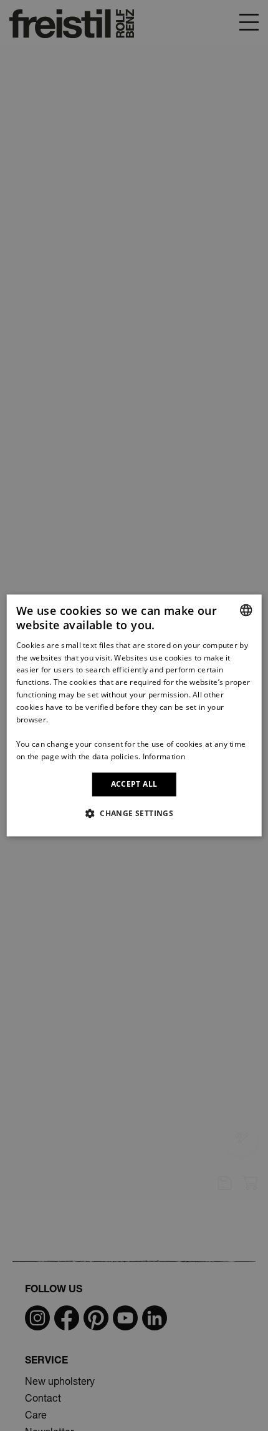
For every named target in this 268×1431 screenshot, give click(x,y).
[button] (134, 813)
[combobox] (245, 610)
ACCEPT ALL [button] (134, 784)
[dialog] (134, 715)
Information (164, 756)
